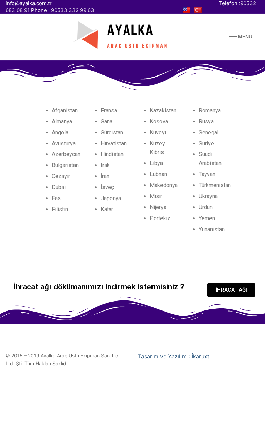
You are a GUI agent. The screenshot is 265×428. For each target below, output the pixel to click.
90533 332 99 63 (72, 10)
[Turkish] (199, 10)
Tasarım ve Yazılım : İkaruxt (173, 356)
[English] (187, 10)
